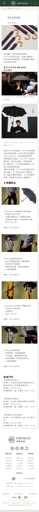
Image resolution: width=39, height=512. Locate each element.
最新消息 (9, 463)
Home (4, 8)
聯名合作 (30, 461)
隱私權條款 (32, 494)
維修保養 (19, 461)
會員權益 (5, 494)
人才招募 (30, 468)
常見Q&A (19, 468)
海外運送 (19, 466)
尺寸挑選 (19, 463)
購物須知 (19, 458)
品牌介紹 (9, 458)
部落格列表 (11, 8)
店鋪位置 (9, 468)
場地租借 (30, 466)
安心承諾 (9, 461)
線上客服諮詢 (29, 478)
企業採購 (30, 458)
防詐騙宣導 (19, 494)
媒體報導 (9, 466)
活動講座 (30, 463)
